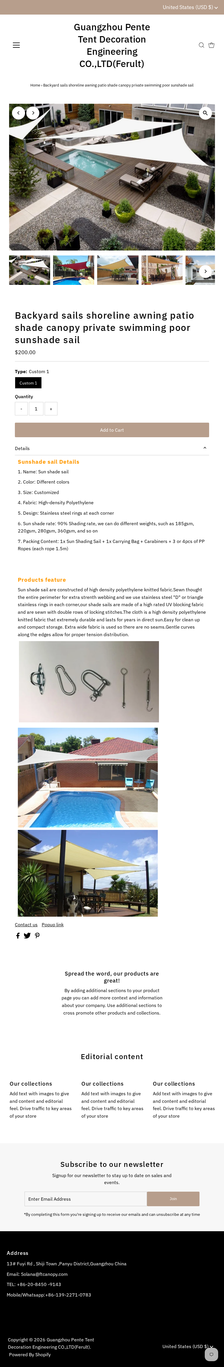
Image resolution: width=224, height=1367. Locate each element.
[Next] (32, 112)
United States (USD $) (188, 7)
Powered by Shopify (30, 1354)
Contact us (26, 924)
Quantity (24, 396)
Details (22, 448)
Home (35, 85)
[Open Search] (201, 45)
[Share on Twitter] (28, 937)
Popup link (53, 924)
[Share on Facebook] (18, 937)
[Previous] (18, 112)
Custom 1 (28, 383)
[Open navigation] (33, 45)
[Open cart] (211, 45)
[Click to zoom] (205, 113)
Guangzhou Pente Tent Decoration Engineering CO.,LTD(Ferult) (112, 45)
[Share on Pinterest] (37, 937)
